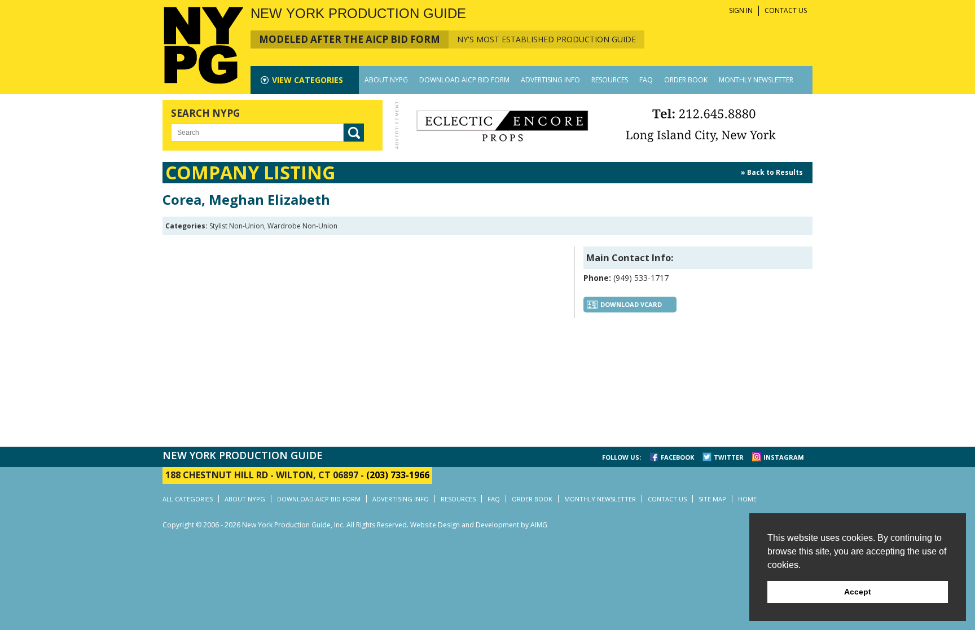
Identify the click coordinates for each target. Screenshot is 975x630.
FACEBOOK (677, 457)
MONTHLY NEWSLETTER (756, 80)
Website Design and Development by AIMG (478, 525)
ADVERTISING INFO (550, 80)
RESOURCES (609, 80)
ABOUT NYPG (386, 80)
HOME (747, 499)
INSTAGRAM (783, 457)
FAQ (646, 80)
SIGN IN (741, 10)
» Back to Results (772, 172)
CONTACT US (786, 10)
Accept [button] (857, 591)
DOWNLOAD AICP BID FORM (464, 80)
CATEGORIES (307, 79)
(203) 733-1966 (397, 475)
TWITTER (729, 457)
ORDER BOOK (686, 80)
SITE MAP (712, 499)
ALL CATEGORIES (187, 499)
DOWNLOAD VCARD (631, 304)
